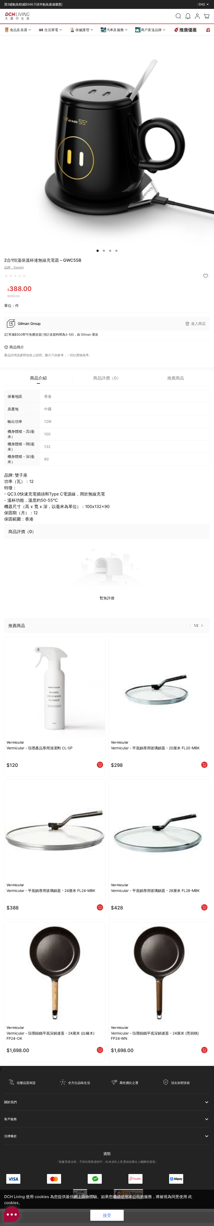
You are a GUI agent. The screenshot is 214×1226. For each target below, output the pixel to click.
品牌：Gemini (14, 267)
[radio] (6, 276)
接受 (107, 1215)
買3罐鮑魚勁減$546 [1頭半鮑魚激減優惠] (33, 4)
